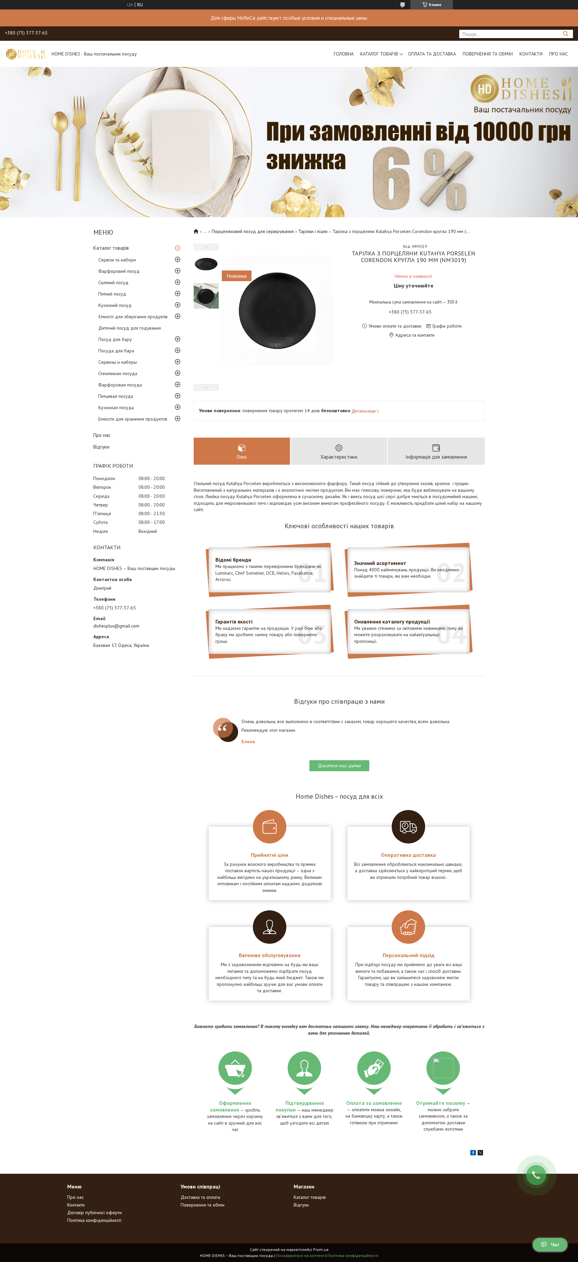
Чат (555, 1244)
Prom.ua (320, 1249)
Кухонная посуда (116, 408)
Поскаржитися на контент (300, 1255)
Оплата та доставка (432, 54)
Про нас (558, 54)
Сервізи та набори (117, 260)
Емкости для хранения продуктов (132, 419)
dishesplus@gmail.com (116, 626)
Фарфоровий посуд (118, 271)
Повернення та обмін (488, 54)
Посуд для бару (115, 339)
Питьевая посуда (115, 396)
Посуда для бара (116, 351)
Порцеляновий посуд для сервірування (253, 231)
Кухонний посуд (114, 305)
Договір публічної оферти (94, 1213)
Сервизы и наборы (117, 362)
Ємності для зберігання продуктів (133, 317)
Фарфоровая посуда (120, 385)
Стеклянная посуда (117, 373)
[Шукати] (565, 34)
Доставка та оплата (200, 1197)
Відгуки (101, 447)
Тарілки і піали (312, 231)
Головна (344, 54)
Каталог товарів (379, 54)
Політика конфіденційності (94, 1220)
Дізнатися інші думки (339, 766)
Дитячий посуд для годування (129, 328)
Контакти (531, 54)
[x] (480, 1154)
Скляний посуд (113, 282)
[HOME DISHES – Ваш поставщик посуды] (25, 54)
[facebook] (473, 1154)
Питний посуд (112, 294)
